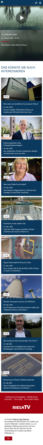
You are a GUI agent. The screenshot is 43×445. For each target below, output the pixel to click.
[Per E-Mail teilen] (17, 53)
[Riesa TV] (2, 3)
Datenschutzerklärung (21, 419)
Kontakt (8, 399)
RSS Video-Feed (31, 399)
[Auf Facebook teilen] (3, 53)
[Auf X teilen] (8, 53)
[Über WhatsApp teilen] (13, 53)
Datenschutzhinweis (15, 397)
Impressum (32, 397)
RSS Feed (18, 399)
